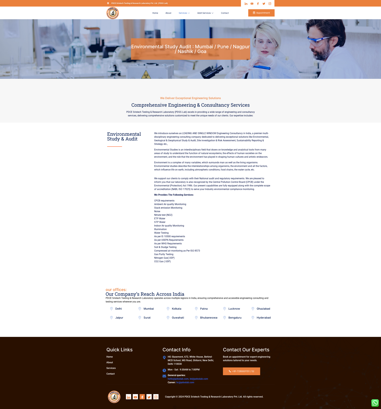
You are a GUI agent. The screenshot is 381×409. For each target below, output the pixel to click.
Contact (225, 13)
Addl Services (204, 13)
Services (183, 13)
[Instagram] (156, 396)
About (168, 13)
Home (155, 13)
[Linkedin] (128, 396)
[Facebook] (142, 396)
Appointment (263, 12)
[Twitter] (149, 396)
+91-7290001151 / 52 (243, 371)
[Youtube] (135, 396)
